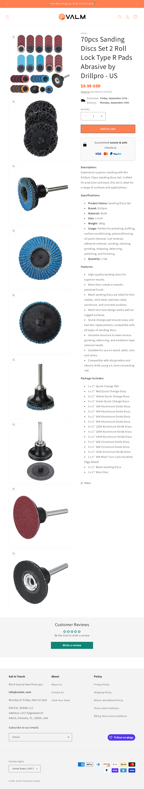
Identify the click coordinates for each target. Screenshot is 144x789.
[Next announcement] (137, 4)
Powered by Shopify (31, 781)
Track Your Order (60, 700)
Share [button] (87, 482)
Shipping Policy (102, 692)
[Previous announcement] (7, 4)
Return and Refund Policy (108, 700)
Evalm (19, 781)
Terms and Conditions (106, 708)
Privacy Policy (101, 684)
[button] (7, 17)
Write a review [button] (72, 645)
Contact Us (57, 692)
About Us (56, 684)
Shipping (85, 91)
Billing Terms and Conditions (110, 716)
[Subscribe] (68, 737)
